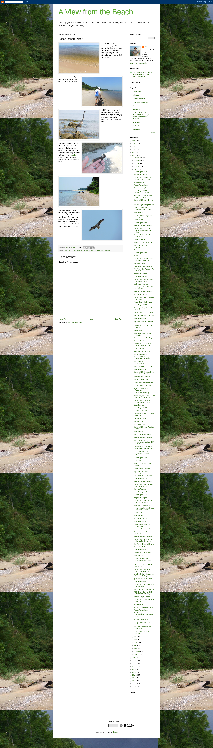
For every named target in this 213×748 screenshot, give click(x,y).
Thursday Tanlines (140, 263)
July (135, 637)
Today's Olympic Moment (142, 597)
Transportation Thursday (142, 377)
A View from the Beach (95, 12)
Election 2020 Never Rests (142, 553)
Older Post (118, 319)
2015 (134, 672)
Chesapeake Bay (77, 250)
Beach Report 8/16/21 (141, 408)
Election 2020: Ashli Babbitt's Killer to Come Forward (143, 259)
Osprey (91, 250)
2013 (134, 678)
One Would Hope (139, 424)
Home (91, 319)
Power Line (136, 129)
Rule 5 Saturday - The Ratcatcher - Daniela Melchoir (141, 453)
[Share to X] (88, 247)
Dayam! (136, 256)
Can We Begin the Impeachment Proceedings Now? (143, 614)
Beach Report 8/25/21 (141, 276)
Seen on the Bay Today (141, 393)
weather (107, 250)
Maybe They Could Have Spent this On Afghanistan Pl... (144, 396)
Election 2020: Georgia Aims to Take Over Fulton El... (144, 373)
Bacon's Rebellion (139, 99)
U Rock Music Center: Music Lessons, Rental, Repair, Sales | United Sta (142, 74)
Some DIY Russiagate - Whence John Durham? (142, 208)
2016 (134, 669)
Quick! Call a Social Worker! (143, 579)
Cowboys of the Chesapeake (143, 382)
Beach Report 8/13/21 (141, 458)
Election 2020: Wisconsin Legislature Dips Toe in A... (143, 570)
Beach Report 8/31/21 (141, 172)
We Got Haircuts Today (141, 380)
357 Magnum (137, 91)
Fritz (145, 47)
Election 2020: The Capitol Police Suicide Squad (142, 623)
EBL (134, 106)
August (136, 169)
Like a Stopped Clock (141, 354)
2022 (134, 152)
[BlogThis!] (86, 247)
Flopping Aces (137, 109)
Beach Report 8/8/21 (140, 550)
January (137, 654)
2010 (134, 687)
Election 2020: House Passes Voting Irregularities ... (143, 280)
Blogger (115, 732)
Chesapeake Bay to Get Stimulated (142, 632)
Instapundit (136, 122)
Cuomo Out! (138, 513)
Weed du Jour (138, 515)
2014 (134, 675)
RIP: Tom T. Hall (139, 341)
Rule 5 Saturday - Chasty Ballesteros (142, 236)
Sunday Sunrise (139, 220)
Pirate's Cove (137, 126)
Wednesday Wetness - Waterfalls (141, 389)
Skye (102, 250)
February (137, 651)
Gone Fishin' (138, 250)
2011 (134, 684)
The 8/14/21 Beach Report (142, 434)
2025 (134, 144)
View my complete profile (138, 63)
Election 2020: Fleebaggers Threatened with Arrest (143, 501)
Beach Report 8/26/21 (141, 253)
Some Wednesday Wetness (143, 505)
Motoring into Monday (141, 418)
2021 (134, 155)
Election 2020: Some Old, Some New (142, 525)
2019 (134, 661)
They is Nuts (138, 330)
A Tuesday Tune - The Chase (143, 529)
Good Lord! (137, 461)
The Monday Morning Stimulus (144, 205)
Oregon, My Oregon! (140, 174)
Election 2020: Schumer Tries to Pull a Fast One (143, 485)
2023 (134, 149)
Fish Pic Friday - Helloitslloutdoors (140, 362)
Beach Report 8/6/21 (140, 581)
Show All (152, 132)
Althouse (136, 95)
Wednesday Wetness (141, 284)
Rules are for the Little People (143, 338)
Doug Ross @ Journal (140, 102)
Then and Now (138, 421)
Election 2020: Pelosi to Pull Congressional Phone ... (143, 178)
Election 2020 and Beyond (142, 468)
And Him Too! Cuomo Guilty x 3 (144, 607)
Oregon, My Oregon (140, 274)
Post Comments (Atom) (75, 323)
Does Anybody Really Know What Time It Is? (143, 196)
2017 (134, 666)
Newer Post (63, 319)
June (136, 640)
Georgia (85, 250)
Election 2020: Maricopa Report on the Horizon (142, 401)
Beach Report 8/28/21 (141, 223)
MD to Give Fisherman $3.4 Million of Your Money (143, 593)
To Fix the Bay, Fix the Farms (143, 492)
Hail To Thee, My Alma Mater (143, 188)
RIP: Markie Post (139, 547)
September (138, 166)
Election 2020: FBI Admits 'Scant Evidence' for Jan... (143, 344)
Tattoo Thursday (139, 604)
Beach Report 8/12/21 (141, 479)
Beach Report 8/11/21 (141, 495)
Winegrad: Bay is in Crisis (142, 351)
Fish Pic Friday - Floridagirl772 (144, 589)
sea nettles (97, 250)
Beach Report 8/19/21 (141, 369)
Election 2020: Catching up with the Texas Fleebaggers (144, 447)
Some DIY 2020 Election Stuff (143, 242)
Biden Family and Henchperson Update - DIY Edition (144, 442)
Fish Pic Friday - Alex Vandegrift (141, 472)
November (137, 160)
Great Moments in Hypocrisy (143, 476)
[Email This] (84, 247)
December (137, 158)
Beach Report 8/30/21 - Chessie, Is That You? (142, 191)
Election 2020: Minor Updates (143, 312)
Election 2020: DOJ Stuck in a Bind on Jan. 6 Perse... (143, 540)
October (137, 163)
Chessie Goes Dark (140, 411)
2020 (134, 658)
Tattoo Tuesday (139, 182)
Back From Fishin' (139, 239)
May (135, 643)
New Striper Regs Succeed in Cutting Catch (143, 308)
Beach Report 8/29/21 (141, 212)
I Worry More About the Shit (143, 366)
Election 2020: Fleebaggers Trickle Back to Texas (143, 358)
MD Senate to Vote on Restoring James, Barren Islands (143, 560)
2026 (134, 141)
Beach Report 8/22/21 (141, 318)
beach (66, 250)
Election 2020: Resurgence (143, 385)
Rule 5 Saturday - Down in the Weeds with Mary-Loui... (144, 575)
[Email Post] (79, 247)
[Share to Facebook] (91, 247)
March (136, 648)
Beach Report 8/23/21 (141, 305)
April (135, 645)
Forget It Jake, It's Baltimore (143, 225)
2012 (134, 681)
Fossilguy (73, 155)
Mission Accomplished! (141, 185)
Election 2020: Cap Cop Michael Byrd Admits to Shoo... (142, 230)
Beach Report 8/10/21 (141, 521)
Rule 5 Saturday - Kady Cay (143, 348)
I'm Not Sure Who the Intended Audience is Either (144, 509)
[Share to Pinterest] (93, 247)
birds (70, 250)
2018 (134, 664)
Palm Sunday (138, 431)
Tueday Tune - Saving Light (143, 302)
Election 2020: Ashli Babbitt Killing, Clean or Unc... (143, 216)
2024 (134, 146)
